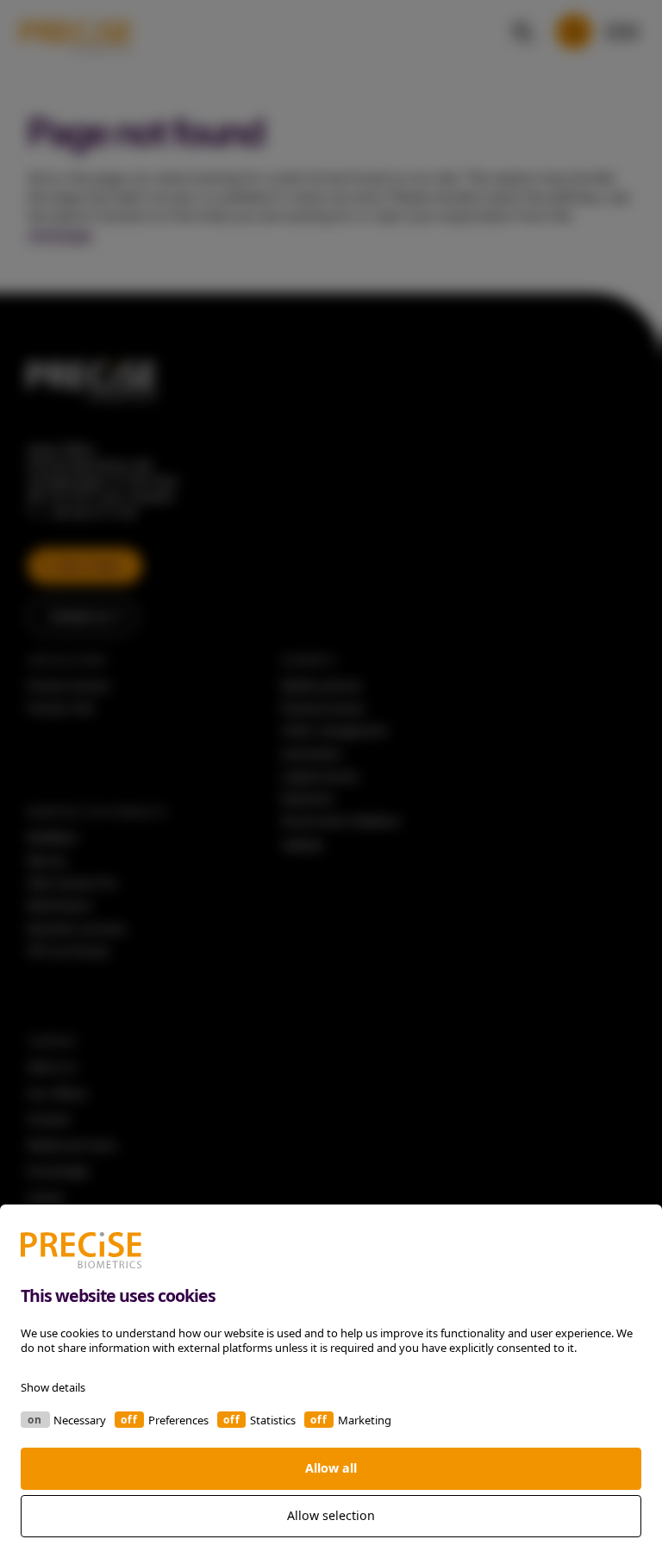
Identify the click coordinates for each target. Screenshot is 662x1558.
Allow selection (331, 1515)
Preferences (178, 1420)
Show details (53, 1387)
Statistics (273, 1420)
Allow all (331, 1468)
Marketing (364, 1420)
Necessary (79, 1420)
